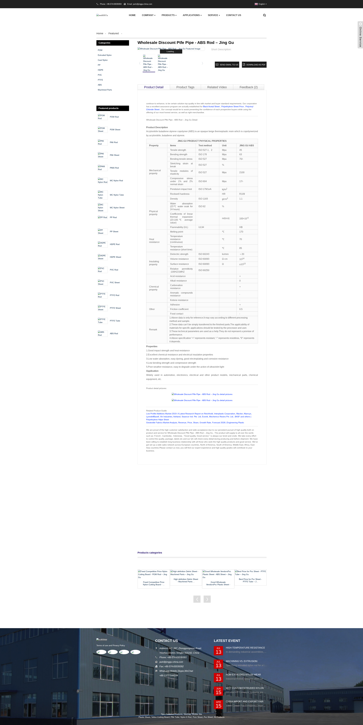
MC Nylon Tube (117, 195)
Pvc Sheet (208, 717)
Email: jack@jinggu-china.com (139, 4)
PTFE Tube (115, 321)
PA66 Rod (114, 168)
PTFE (100, 80)
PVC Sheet (115, 282)
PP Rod (113, 217)
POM (100, 50)
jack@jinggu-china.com (171, 662)
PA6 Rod (114, 142)
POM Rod (114, 117)
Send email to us (229, 65)
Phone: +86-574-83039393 (172, 657)
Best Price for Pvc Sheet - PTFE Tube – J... (250, 580)
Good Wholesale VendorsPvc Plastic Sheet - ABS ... (218, 583)
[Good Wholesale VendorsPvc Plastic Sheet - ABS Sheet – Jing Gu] (218, 574)
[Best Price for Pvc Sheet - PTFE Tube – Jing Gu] (250, 573)
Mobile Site (197, 714)
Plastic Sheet (144, 717)
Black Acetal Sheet (211, 106)
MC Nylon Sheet (117, 207)
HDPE (100, 70)
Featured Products (174, 714)
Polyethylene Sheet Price (232, 106)
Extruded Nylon (105, 55)
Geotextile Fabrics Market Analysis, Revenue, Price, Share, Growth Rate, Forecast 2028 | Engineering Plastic (195, 422)
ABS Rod (114, 333)
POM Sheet (115, 129)
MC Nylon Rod (116, 180)
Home (132, 15)
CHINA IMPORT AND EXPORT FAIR (244, 701)
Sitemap (187, 714)
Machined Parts (105, 90)
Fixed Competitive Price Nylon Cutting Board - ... (153, 583)
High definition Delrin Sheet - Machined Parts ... (186, 580)
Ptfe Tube (175, 717)
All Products (219, 717)
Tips (163, 714)
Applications (191, 15)
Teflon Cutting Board (160, 717)
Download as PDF (256, 65)
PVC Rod (114, 270)
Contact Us (233, 15)
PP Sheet (114, 231)
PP (99, 65)
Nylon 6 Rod (186, 717)
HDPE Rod (115, 244)
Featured (113, 33)
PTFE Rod (114, 295)
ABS (100, 85)
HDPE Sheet (115, 257)
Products (168, 15)
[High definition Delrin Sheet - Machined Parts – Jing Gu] (186, 573)
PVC (100, 75)
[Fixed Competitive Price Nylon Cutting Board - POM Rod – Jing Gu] (153, 574)
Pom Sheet (198, 717)
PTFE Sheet (115, 308)
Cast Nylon (103, 60)
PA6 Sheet (114, 155)
